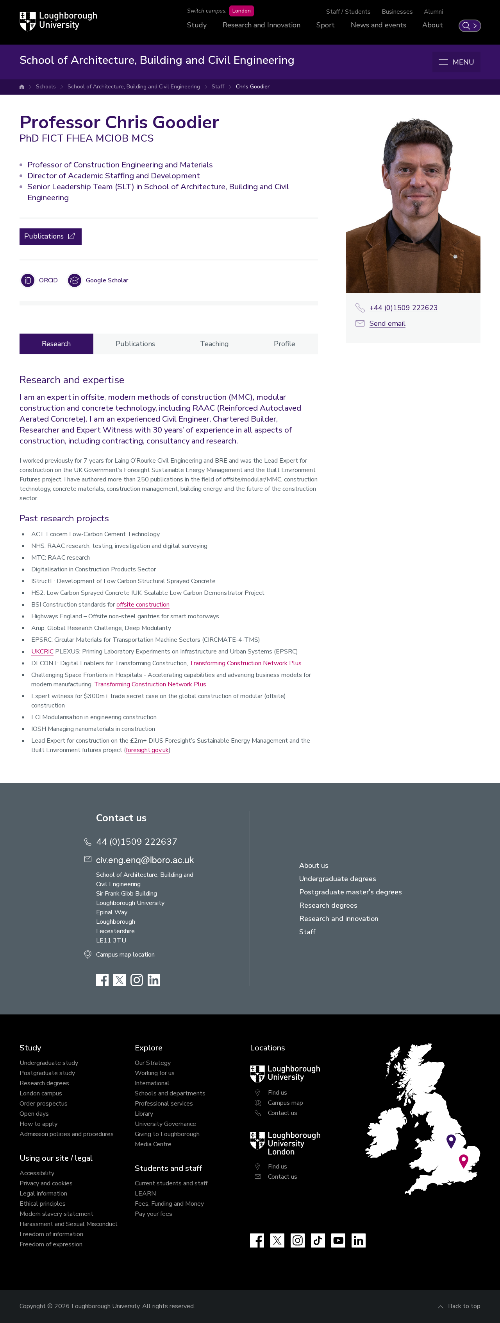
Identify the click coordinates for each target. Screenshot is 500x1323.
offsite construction (143, 604)
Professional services (164, 1103)
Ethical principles (43, 1203)
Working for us (155, 1073)
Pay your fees (153, 1214)
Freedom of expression (51, 1244)
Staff (218, 86)
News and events (378, 25)
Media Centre (153, 1144)
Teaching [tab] (214, 343)
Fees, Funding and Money (169, 1203)
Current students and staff (171, 1183)
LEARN (145, 1193)
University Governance (165, 1124)
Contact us (282, 1113)
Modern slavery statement (56, 1214)
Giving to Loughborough (167, 1134)
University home (22, 86)
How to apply (38, 1124)
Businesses (397, 11)
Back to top (464, 1306)
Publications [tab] (135, 343)
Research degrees (44, 1083)
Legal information (43, 1193)
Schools (46, 86)
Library (144, 1113)
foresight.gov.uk (147, 750)
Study (197, 25)
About (432, 25)
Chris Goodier (253, 86)
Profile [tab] (284, 343)
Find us (277, 1092)
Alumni (433, 11)
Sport (325, 25)
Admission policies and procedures (67, 1134)
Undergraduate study (49, 1063)
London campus (41, 1093)
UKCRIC (42, 651)
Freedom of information (51, 1234)
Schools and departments (170, 1093)
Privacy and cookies (46, 1183)
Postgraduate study (47, 1073)
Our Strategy (153, 1063)
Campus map (285, 1103)
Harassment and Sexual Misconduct (69, 1224)
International (152, 1083)
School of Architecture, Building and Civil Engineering (134, 86)
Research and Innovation (261, 25)
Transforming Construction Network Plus (245, 663)
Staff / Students (348, 11)
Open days (34, 1113)
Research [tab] (56, 343)
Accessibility (37, 1173)
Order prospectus (44, 1103)
